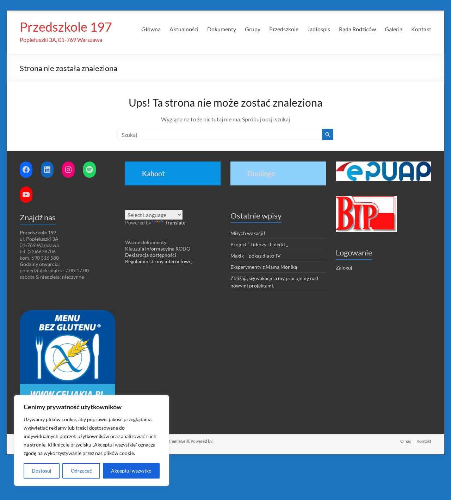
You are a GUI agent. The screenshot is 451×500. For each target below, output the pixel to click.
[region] (91, 440)
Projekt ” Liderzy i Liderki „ (259, 244)
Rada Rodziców (357, 29)
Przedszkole (283, 29)
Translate (175, 223)
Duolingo (261, 173)
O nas (405, 441)
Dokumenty (221, 29)
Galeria (393, 29)
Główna (151, 29)
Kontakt (421, 29)
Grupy (252, 29)
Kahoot (153, 173)
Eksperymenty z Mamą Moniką (263, 267)
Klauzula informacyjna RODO (157, 249)
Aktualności (183, 29)
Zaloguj (344, 268)
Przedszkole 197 (66, 26)
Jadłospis (318, 29)
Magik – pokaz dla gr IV (255, 256)
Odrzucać (81, 471)
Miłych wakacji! (247, 233)
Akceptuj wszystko (131, 471)
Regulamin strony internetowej (159, 261)
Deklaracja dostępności (150, 255)
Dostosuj (41, 471)
